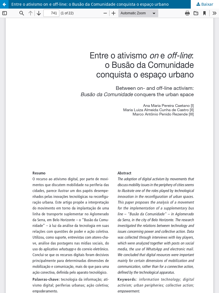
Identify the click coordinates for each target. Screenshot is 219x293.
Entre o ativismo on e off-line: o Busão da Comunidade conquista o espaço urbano (90, 4)
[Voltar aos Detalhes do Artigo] (4, 4)
